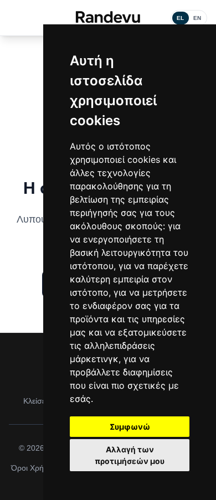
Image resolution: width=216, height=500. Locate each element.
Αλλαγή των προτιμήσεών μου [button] (129, 455)
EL (180, 18)
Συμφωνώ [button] (130, 426)
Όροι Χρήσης (34, 467)
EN (197, 18)
